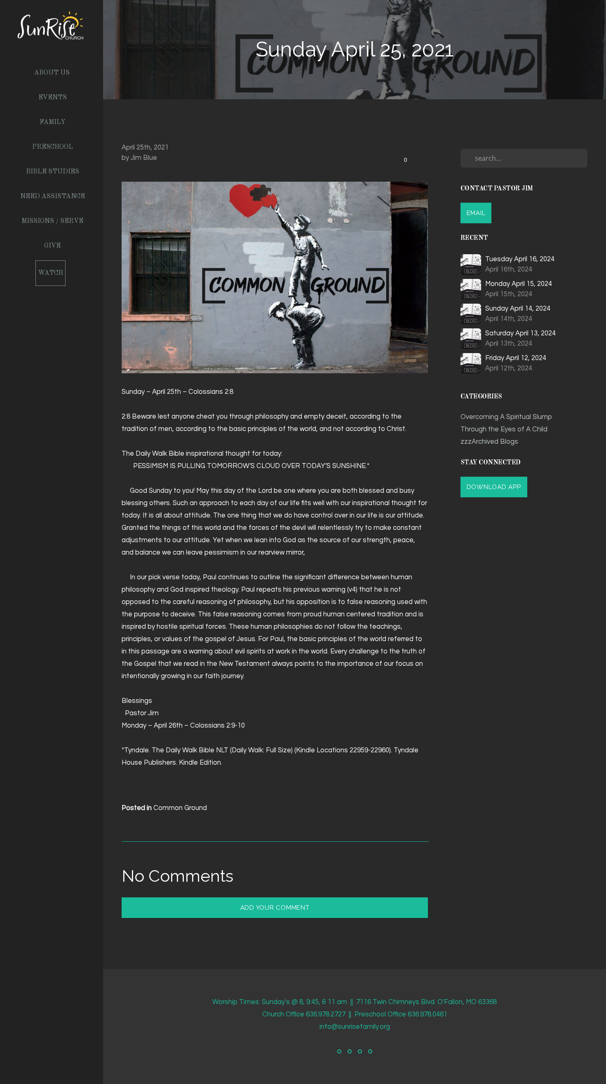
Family (53, 122)
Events (52, 97)
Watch (50, 273)
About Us (52, 73)
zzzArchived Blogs (489, 441)
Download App (494, 487)
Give (52, 246)
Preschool (52, 147)
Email (476, 213)
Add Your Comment (275, 907)
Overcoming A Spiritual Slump (506, 416)
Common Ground (180, 807)
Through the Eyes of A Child (503, 429)
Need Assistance (52, 196)
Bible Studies (52, 172)
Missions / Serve (52, 221)
